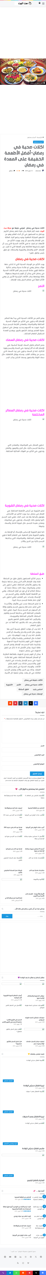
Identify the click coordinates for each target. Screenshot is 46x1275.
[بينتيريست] (15, 703)
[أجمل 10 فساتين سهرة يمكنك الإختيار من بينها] (34, 841)
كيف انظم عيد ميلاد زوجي (22, 1216)
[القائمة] (43, 4)
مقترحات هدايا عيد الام (36, 870)
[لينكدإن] (25, 703)
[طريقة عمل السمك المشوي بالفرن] (12, 862)
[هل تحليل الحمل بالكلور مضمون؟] (12, 1033)
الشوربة (9, 684)
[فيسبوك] (36, 703)
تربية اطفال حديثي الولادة (33, 1086)
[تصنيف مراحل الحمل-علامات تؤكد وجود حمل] (34, 1033)
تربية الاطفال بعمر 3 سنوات (33, 1117)
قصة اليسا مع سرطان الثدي (13, 898)
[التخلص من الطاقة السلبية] (34, 800)
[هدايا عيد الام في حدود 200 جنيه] (12, 819)
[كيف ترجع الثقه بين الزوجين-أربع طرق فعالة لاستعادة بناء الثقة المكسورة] (38, 1210)
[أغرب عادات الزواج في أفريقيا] (34, 819)
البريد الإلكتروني (39, 755)
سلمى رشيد (37, 689)
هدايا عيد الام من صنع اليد (14, 849)
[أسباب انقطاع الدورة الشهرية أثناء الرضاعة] (12, 988)
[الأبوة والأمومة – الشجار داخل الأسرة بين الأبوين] (34, 885)
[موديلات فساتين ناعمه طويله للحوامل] (34, 1010)
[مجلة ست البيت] (23, 3)
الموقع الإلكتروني (38, 764)
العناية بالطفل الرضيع (35, 1180)
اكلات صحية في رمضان (33, 684)
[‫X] (31, 703)
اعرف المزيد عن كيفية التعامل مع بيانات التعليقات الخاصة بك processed (24, 779)
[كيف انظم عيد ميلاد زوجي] (38, 1219)
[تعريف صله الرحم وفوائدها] (12, 800)
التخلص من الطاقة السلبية (36, 808)
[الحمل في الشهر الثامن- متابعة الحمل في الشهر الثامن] (12, 1011)
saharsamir (38, 171)
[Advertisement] (23, 32)
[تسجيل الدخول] (40, 4)
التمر (18, 684)
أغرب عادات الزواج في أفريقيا (35, 827)
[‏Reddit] (10, 703)
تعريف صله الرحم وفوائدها (13, 808)
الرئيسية (39, 137)
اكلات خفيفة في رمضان (33, 680)
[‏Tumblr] (20, 703)
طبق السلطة (23, 689)
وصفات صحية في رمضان (33, 694)
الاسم (42, 745)
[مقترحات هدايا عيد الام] (34, 862)
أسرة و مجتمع (31, 137)
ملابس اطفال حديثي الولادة (33, 1149)
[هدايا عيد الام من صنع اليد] (12, 841)
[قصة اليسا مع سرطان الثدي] (12, 887)
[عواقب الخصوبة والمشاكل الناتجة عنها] (34, 988)
